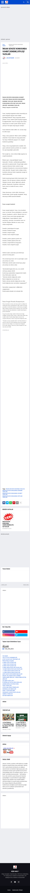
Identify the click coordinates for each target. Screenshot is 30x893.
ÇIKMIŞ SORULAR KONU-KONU (10, 684)
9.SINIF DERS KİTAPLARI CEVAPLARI (12, 667)
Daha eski (25, 584)
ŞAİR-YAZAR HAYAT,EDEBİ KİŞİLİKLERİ (12, 674)
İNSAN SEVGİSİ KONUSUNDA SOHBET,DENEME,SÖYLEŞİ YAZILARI (8, 524)
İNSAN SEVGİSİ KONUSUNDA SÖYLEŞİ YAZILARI (12, 496)
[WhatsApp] (10, 502)
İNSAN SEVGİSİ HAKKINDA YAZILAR (16, 45)
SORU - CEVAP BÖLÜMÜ (8, 690)
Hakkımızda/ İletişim (17, 890)
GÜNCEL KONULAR (7, 693)
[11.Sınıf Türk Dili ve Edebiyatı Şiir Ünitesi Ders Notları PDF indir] (22, 717)
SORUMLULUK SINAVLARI (9, 689)
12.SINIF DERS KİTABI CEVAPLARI (11, 672)
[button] (2, 2)
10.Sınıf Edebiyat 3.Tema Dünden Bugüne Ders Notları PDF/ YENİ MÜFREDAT (8, 725)
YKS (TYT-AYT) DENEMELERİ (9, 657)
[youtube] (21, 631)
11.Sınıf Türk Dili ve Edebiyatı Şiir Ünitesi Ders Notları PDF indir (21, 724)
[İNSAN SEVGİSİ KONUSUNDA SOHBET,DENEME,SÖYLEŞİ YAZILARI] (8, 516)
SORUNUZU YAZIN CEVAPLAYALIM (11, 692)
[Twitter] (7, 502)
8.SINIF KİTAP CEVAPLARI (9, 665)
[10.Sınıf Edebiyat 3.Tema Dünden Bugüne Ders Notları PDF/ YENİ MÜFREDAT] (8, 717)
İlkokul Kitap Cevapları (8, 660)
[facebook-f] (8, 631)
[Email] (17, 502)
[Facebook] (3, 502)
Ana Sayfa (4, 45)
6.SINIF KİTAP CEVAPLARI (9, 662)
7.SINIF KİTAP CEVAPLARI (9, 664)
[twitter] (21, 634)
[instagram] (8, 634)
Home (8, 890)
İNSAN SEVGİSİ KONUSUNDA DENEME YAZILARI (12, 491)
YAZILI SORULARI (7, 685)
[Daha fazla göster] (20, 502)
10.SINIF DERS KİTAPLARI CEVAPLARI (12, 669)
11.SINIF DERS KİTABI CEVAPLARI (11, 670)
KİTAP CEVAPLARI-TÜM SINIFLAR (11, 659)
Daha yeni (4, 584)
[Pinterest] (13, 502)
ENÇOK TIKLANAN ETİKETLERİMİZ (11, 675)
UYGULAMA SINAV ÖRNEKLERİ (10, 687)
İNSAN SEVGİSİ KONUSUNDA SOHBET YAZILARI (12, 494)
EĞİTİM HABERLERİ (7, 695)
